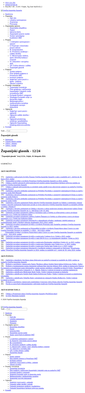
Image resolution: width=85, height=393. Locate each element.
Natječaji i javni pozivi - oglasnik (21, 382)
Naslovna (9, 14)
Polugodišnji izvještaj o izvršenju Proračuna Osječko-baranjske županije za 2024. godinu (37, 181)
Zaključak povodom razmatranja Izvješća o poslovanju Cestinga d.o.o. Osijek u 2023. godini (38, 236)
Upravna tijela (15, 32)
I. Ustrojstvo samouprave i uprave (21, 339)
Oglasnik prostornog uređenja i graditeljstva (19, 120)
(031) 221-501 (10, 3)
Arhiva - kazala (10, 145)
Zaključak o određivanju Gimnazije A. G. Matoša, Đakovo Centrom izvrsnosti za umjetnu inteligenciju (41, 270)
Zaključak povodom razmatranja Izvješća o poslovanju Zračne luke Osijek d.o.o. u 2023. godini (39, 246)
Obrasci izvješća (16, 83)
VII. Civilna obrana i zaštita (20, 66)
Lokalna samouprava (18, 20)
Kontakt (8, 127)
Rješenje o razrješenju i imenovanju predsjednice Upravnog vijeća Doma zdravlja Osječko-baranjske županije (44, 282)
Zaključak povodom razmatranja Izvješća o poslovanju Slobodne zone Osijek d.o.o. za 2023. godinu (41, 244)
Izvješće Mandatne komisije (15, 296)
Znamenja (14, 22)
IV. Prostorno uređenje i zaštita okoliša (19, 53)
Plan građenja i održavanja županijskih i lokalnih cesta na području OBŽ (20, 91)
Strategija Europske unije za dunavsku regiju (21, 98)
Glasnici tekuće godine (13, 141)
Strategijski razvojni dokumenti (17, 106)
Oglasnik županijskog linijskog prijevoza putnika (20, 124)
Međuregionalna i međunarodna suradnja (19, 102)
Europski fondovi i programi (20, 95)
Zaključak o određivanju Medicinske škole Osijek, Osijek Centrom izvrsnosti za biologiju (37, 272)
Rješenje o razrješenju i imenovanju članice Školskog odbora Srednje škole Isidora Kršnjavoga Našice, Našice (44, 264)
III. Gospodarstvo (16, 50)
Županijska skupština (18, 28)
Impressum (9, 139)
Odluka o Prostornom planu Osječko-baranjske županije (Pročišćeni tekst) (31, 294)
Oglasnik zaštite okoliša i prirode (21, 384)
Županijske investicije (18, 87)
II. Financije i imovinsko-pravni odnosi (19, 47)
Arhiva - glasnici (11, 143)
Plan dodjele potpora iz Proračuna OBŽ (19, 74)
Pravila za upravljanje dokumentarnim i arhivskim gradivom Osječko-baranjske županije (36, 284)
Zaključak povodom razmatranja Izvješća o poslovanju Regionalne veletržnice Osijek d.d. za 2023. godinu (43, 242)
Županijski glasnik (17, 68)
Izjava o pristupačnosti (8, 303)
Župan (12, 30)
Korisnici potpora (16, 77)
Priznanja (13, 24)
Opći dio (13, 18)
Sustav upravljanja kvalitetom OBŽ (17, 37)
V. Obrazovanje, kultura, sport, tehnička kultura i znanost (19, 58)
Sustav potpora (16, 71)
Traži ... (3, 131)
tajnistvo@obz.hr (11, 5)
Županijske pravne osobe (20, 34)
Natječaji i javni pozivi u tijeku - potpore (19, 80)
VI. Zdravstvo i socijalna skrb (20, 349)
